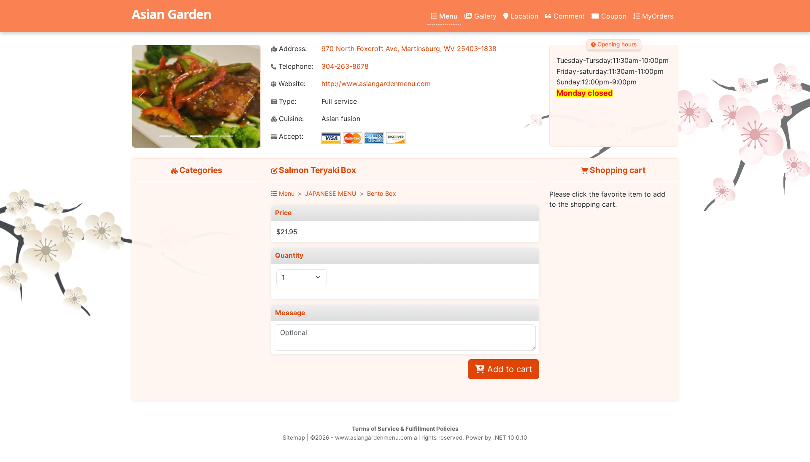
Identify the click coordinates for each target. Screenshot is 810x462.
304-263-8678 (345, 66)
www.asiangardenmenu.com (373, 437)
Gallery (484, 16)
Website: (290, 84)
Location (523, 16)
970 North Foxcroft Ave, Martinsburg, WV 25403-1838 (409, 48)
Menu (447, 16)
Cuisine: (290, 119)
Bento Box (381, 193)
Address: (292, 49)
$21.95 (286, 231)
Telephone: (294, 66)
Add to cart (508, 369)
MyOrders (656, 16)
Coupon (612, 16)
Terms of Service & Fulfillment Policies (405, 428)
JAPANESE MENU (330, 193)
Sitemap (294, 437)
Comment (568, 16)
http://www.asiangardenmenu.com (376, 83)
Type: (286, 101)
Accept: (290, 136)
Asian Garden (171, 14)
